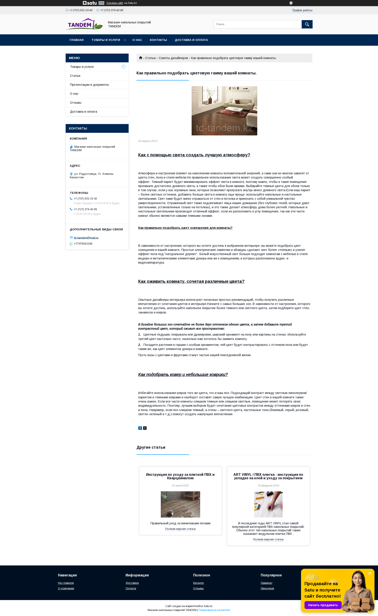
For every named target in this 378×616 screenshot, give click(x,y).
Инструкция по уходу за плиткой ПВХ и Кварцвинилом (180, 476)
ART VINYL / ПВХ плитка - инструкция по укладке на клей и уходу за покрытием (268, 476)
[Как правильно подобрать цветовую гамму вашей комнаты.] (224, 110)
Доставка (132, 582)
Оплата (131, 588)
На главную (66, 582)
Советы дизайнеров (173, 58)
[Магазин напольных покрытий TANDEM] (84, 28)
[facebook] (140, 428)
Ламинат (266, 582)
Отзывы (75, 102)
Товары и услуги (105, 40)
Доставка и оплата (191, 40)
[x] (145, 428)
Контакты (158, 40)
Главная (77, 40)
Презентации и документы (89, 84)
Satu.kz (208, 606)
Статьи (150, 58)
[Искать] (307, 24)
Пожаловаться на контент (214, 610)
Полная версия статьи (180, 528)
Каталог (198, 582)
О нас (137, 40)
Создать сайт (115, 3)
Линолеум (267, 588)
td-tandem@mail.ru (86, 237)
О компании (66, 588)
